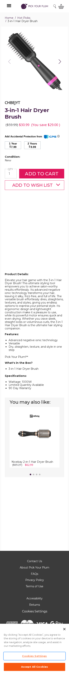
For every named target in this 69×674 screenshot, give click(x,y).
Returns (34, 604)
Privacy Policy (34, 580)
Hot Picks (23, 18)
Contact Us (34, 561)
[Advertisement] (34, 237)
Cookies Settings (34, 611)
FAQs (34, 574)
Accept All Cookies (34, 666)
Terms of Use (34, 586)
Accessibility (34, 598)
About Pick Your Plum (34, 567)
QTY (11, 169)
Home (9, 18)
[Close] (64, 629)
